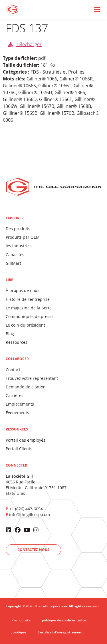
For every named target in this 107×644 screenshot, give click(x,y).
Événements (17, 412)
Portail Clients (19, 448)
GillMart (13, 263)
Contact (13, 369)
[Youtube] (27, 530)
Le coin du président (25, 325)
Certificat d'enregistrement (60, 632)
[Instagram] (36, 530)
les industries (19, 245)
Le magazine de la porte (29, 308)
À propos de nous (22, 290)
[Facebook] (18, 530)
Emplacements (20, 404)
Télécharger (29, 44)
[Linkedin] (8, 530)
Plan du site (21, 620)
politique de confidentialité (64, 620)
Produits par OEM (23, 237)
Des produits (18, 228)
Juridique (18, 632)
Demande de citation (26, 387)
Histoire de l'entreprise (28, 299)
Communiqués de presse (30, 316)
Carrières (14, 395)
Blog (10, 333)
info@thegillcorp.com (29, 514)
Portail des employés (25, 440)
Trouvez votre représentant (32, 378)
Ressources (16, 342)
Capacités (15, 254)
